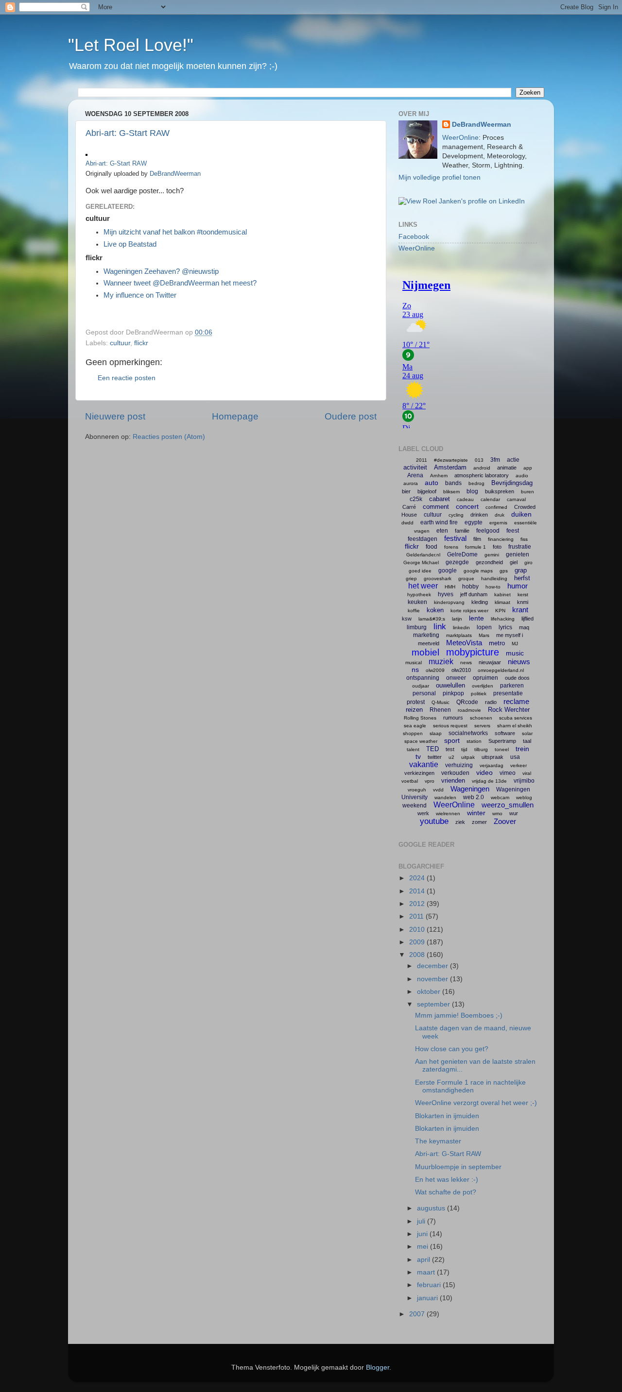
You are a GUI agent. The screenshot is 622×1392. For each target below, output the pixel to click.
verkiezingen (419, 773)
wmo (497, 813)
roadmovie (469, 710)
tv (418, 756)
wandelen (445, 797)
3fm (495, 459)
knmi (522, 602)
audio (522, 475)
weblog (524, 797)
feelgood (488, 530)
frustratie (519, 546)
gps (504, 570)
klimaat (502, 602)
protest (416, 702)
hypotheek (419, 594)
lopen (484, 627)
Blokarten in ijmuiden (447, 1116)
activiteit (415, 467)
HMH (450, 586)
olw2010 (461, 670)
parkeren (512, 685)
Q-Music (440, 702)
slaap (436, 733)
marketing (426, 635)
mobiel (425, 652)
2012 (418, 903)
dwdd (407, 522)
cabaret (439, 499)
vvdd (438, 789)
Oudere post (351, 416)
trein (522, 749)
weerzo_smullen (508, 805)
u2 (451, 757)
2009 (418, 942)
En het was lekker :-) (446, 1179)
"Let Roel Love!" (130, 45)
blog (472, 491)
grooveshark (437, 578)
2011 (421, 460)
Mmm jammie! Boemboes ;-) (458, 1015)
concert (467, 506)
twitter (435, 757)
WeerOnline (460, 137)
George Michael (421, 562)
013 (479, 460)
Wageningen (469, 789)
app (527, 467)
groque (466, 578)
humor (517, 586)
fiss (524, 539)
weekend (414, 805)
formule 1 (475, 547)
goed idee (420, 570)
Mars (484, 635)
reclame (516, 701)
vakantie (423, 764)
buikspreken (499, 491)
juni (423, 1234)
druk (499, 515)
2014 (418, 891)
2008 (418, 954)
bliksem (451, 491)
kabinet (502, 594)
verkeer (518, 765)
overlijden (482, 685)
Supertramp (502, 741)
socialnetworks (468, 733)
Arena (415, 475)
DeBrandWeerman (175, 173)
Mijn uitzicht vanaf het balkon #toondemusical (175, 232)
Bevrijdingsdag (512, 482)
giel (514, 562)
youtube (434, 821)
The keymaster (438, 1141)
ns (415, 669)
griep (411, 578)
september (434, 1004)
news (466, 662)
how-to (493, 586)
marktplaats (459, 635)
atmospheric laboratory (481, 475)
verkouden (455, 773)
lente (476, 618)
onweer (456, 677)
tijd (464, 749)
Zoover (505, 821)
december (433, 966)
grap (521, 570)
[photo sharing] (86, 153)
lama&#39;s (431, 618)
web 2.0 (473, 797)
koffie (414, 610)
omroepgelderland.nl (501, 670)
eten (442, 530)
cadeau (465, 499)
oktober (429, 991)
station (474, 741)
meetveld (428, 643)
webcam (500, 797)
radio (491, 702)
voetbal (409, 781)
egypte (474, 522)
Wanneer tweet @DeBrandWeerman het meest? (180, 283)
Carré (409, 507)
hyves (445, 594)
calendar (490, 499)
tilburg (481, 749)
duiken (521, 514)
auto (431, 482)
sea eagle (415, 725)
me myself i (509, 635)
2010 (418, 929)
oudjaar (420, 685)
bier (406, 491)
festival (455, 538)
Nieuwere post (115, 416)
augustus (432, 1208)
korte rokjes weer (469, 610)
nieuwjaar (490, 662)
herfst (522, 578)
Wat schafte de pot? (445, 1192)
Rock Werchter (509, 709)
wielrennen (448, 813)
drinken (479, 515)
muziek (441, 661)
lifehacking (503, 618)
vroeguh (417, 789)
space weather (420, 741)
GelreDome (462, 554)
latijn (457, 618)
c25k (416, 499)
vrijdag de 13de (489, 781)
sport (452, 740)
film (477, 539)
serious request (450, 725)
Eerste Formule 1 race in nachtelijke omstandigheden (470, 1086)
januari (428, 1298)
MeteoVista (464, 642)
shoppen (413, 733)
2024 (418, 878)
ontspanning (422, 677)
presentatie (508, 693)
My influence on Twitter (140, 295)
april (424, 1259)
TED (432, 749)
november (433, 979)
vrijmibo (524, 780)
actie (513, 459)
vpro (429, 781)
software (505, 733)
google (447, 570)
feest (512, 530)
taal (527, 741)
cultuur (120, 343)
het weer (423, 586)
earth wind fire (439, 522)
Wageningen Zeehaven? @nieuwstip (161, 271)
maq (524, 627)
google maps (478, 570)
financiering (501, 539)
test (450, 749)
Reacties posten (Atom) (169, 436)
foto (497, 547)
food (431, 546)
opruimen (485, 677)
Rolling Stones (420, 718)
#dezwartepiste (451, 460)
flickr (141, 343)
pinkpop (453, 693)
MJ (515, 643)
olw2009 (435, 670)
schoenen (481, 718)
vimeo (508, 773)
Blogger (377, 1367)
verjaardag (491, 765)
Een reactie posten (127, 378)
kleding (479, 602)
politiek (478, 693)
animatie (507, 467)
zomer (479, 822)
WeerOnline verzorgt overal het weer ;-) (476, 1103)
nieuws (519, 661)
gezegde (457, 562)
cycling (456, 515)
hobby (470, 586)
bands (453, 483)
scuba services (515, 718)
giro (528, 562)
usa (515, 757)
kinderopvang (449, 602)
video (484, 772)
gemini (491, 554)
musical (413, 662)
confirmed (496, 507)
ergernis (498, 522)
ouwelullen (450, 685)
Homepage (235, 416)
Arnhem (439, 475)
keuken (417, 602)
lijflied (527, 618)
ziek (460, 822)
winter (476, 813)
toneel (502, 749)
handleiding (494, 578)
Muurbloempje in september (458, 1167)
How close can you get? (451, 1049)
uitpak (468, 757)
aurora (410, 483)
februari (430, 1285)
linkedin (461, 627)
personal (424, 693)
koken (435, 610)
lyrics (505, 627)
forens (451, 547)
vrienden (453, 780)
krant (520, 609)
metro (497, 643)
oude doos (517, 678)
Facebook (413, 236)
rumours (453, 718)
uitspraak (492, 757)
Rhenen (440, 709)
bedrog (476, 483)
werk (423, 813)
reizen (414, 709)
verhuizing (459, 765)
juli (422, 1221)
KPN (500, 610)
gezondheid (489, 562)
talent (413, 749)
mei (423, 1246)
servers (482, 725)
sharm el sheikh (514, 725)
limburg (417, 627)
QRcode (467, 702)
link (439, 626)
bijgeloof (426, 491)
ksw (407, 618)
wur (513, 813)
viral (526, 773)
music (515, 653)
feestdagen (422, 539)
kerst (523, 594)
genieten (517, 554)
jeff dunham (473, 594)
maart (427, 1272)
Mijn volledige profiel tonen (439, 177)
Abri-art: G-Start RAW (128, 133)
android (481, 467)
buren (527, 491)
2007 (418, 1314)
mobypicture (472, 652)
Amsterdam (450, 467)
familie (462, 531)
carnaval (516, 499)
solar (527, 733)
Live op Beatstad (130, 244)
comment (436, 506)
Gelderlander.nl (423, 554)
